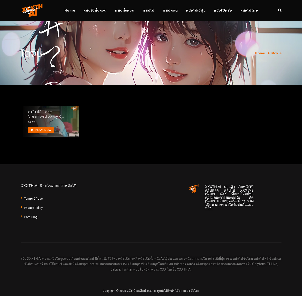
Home (69, 10)
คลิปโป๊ (149, 10)
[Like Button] (69, 125)
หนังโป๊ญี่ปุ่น (196, 10)
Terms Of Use (33, 198)
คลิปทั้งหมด (124, 10)
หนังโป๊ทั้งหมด (95, 10)
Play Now (43, 130)
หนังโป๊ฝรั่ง (223, 10)
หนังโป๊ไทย (249, 10)
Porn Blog (31, 217)
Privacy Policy (33, 208)
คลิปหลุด (170, 10)
